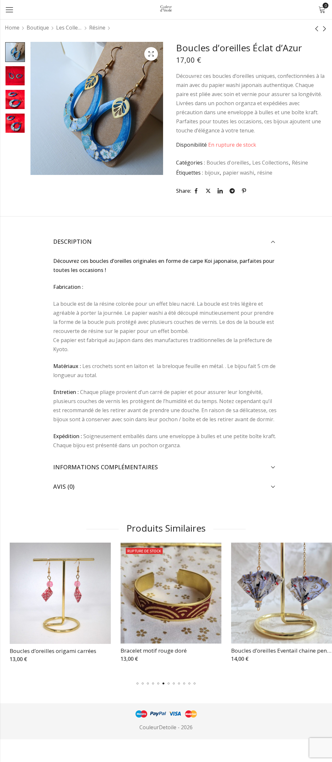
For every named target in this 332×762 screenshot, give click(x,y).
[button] (137, 683)
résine (264, 172)
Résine (97, 27)
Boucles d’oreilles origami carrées (48, 651)
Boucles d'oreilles (228, 162)
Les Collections (69, 27)
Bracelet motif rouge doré (148, 650)
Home (12, 27)
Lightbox (151, 54)
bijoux (212, 172)
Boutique (38, 27)
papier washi (238, 172)
